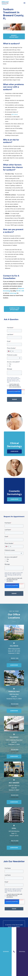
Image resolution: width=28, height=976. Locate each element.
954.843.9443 (14, 795)
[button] (14, 36)
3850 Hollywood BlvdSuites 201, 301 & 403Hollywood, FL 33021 (14, 651)
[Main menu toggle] (24, 3)
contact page (13, 293)
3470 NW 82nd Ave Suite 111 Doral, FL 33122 (14, 833)
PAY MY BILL (22, 951)
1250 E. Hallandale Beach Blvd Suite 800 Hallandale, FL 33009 (14, 742)
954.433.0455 (14, 704)
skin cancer (14, 114)
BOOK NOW (6, 951)
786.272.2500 (14, 841)
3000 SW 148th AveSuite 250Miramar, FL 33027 (14, 788)
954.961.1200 (20, 291)
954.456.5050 (14, 749)
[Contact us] (14, 952)
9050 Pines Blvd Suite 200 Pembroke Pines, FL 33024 (14, 696)
